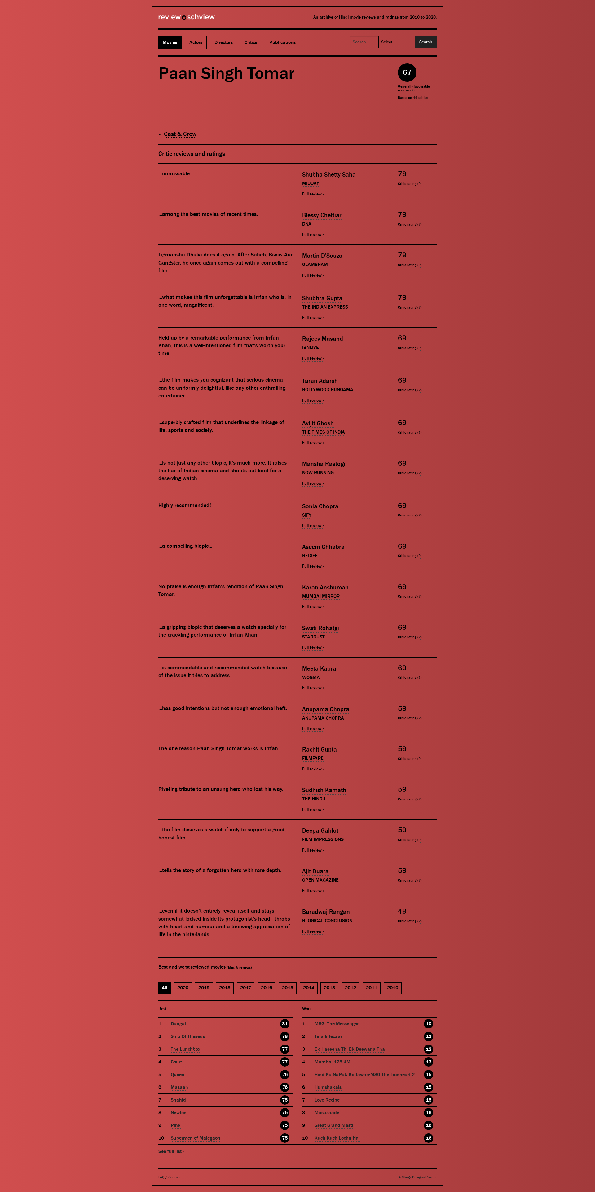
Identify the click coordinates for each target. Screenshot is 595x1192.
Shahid (178, 1100)
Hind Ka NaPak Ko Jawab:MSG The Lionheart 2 (365, 1074)
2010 (392, 988)
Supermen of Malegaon (195, 1138)
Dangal (178, 1024)
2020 (182, 988)
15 (428, 1074)
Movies (170, 42)
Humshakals (328, 1087)
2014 (308, 988)
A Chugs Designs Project (418, 1177)
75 (285, 1100)
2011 (371, 988)
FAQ (161, 1177)
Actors (195, 42)
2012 (350, 988)
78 (285, 1036)
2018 (224, 988)
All (164, 988)
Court (176, 1062)
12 (428, 1036)
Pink (176, 1125)
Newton (179, 1113)
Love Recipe (327, 1100)
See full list (170, 1151)
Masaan (179, 1087)
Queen (177, 1074)
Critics (251, 42)
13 (428, 1062)
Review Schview (176, 19)
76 (285, 1074)
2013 (329, 988)
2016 (266, 988)
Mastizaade (327, 1113)
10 (428, 1024)
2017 (245, 988)
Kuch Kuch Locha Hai (337, 1138)
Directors (223, 42)
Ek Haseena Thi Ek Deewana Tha (350, 1049)
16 (428, 1113)
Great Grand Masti (334, 1125)
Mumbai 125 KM (332, 1062)
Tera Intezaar (328, 1036)
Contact (174, 1177)
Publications (282, 42)
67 (407, 72)
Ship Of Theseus (188, 1036)
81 (285, 1024)
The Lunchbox (185, 1049)
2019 (203, 988)
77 (285, 1049)
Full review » (313, 194)
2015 (287, 988)
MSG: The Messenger (337, 1024)
